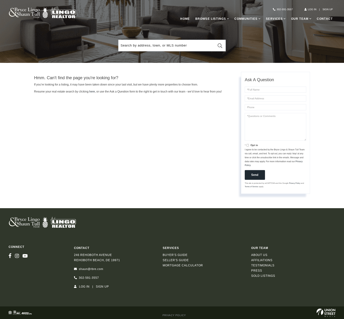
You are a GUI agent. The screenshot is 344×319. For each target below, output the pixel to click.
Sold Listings (263, 275)
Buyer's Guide (175, 254)
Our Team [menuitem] (300, 18)
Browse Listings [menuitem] (210, 18)
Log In (312, 9)
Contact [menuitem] (325, 18)
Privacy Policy (294, 183)
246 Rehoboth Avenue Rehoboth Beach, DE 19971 (97, 257)
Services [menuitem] (274, 18)
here (92, 91)
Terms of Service (251, 187)
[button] (219, 45)
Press (256, 270)
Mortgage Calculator (183, 265)
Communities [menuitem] (245, 18)
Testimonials (262, 265)
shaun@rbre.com (91, 269)
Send (254, 174)
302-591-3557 (285, 9)
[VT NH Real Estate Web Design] (326, 313)
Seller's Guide (176, 260)
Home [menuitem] (185, 18)
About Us (259, 254)
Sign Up (327, 9)
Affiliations (262, 260)
